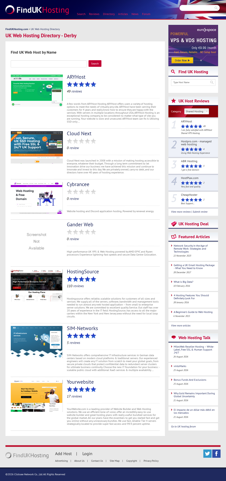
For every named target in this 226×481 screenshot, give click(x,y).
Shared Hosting (194, 111)
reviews (74, 91)
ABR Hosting (189, 161)
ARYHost (76, 77)
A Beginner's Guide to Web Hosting (193, 311)
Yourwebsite (80, 382)
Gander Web (80, 224)
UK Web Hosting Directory (45, 29)
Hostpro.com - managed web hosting (196, 143)
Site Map (115, 460)
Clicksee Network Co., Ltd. (28, 474)
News (135, 14)
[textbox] (49, 63)
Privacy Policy (151, 460)
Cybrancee (78, 184)
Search (81, 14)
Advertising (61, 460)
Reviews (94, 14)
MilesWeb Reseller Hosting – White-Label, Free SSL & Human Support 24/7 (194, 349)
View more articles (180, 325)
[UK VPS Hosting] (193, 45)
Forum (146, 14)
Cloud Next (79, 133)
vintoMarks (180, 366)
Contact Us (97, 460)
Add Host (63, 453)
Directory (109, 14)
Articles (123, 14)
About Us (79, 460)
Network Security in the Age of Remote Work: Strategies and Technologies (191, 248)
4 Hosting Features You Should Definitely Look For (191, 297)
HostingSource (83, 271)
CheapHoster (189, 195)
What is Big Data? (183, 281)
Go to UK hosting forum (183, 426)
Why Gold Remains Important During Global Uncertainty (194, 395)
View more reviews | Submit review (189, 211)
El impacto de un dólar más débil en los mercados (194, 411)
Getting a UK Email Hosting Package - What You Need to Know (194, 267)
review (73, 147)
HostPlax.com (190, 178)
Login (87, 453)
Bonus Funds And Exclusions (190, 379)
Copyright (131, 460)
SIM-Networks (82, 328)
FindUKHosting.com (16, 29)
